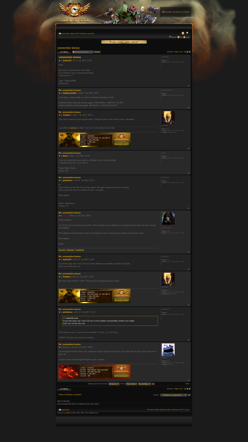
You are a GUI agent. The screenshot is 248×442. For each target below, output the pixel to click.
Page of (178, 52)
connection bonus (68, 47)
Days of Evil (74, 33)
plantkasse (67, 180)
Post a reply (61, 51)
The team (150, 409)
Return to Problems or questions (70, 394)
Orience (66, 347)
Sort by (123, 384)
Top (188, 86)
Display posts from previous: (98, 384)
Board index (65, 33)
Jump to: (156, 395)
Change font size (187, 33)
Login (187, 37)
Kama (65, 156)
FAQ (181, 37)
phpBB (68, 413)
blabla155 (67, 60)
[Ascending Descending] (146, 384)
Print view (182, 33)
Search (174, 37)
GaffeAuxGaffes (69, 93)
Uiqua (65, 216)
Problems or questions (87, 33)
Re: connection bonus (70, 90)
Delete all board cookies (163, 409)
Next (187, 384)
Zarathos (67, 115)
